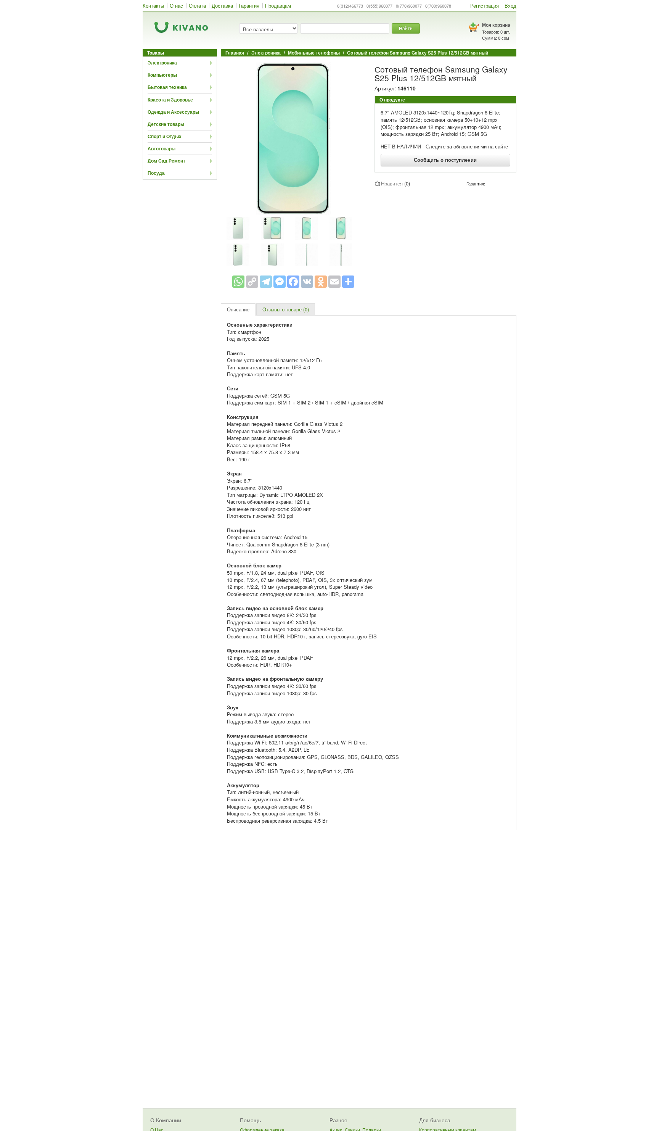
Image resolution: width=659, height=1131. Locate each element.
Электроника (162, 62)
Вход (510, 5)
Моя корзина (496, 24)
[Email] (334, 282)
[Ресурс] (348, 282)
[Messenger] (279, 282)
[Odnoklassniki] (321, 282)
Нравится (392, 183)
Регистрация (484, 5)
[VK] (307, 282)
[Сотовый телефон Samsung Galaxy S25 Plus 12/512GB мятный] (293, 138)
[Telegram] (266, 282)
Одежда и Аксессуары (173, 111)
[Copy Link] (252, 282)
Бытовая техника (167, 87)
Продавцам (278, 5)
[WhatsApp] (238, 282)
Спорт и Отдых (165, 136)
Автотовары (161, 148)
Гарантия (249, 5)
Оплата (197, 5)
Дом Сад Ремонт (166, 160)
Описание (238, 309)
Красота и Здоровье (170, 99)
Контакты (153, 5)
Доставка (222, 5)
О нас (176, 5)
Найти (406, 28)
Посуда (156, 172)
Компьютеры (162, 74)
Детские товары (166, 124)
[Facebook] (293, 282)
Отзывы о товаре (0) (285, 309)
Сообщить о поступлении (445, 159)
